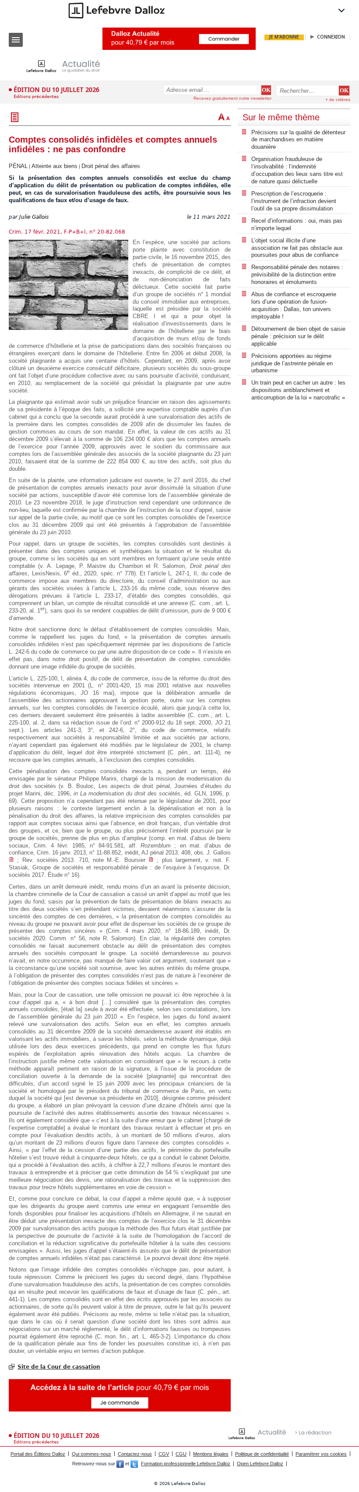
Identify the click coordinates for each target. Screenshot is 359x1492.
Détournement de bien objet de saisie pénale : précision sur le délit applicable (298, 336)
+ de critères (337, 99)
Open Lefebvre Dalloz (260, 1463)
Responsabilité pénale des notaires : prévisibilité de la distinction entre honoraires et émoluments (297, 274)
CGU (181, 1454)
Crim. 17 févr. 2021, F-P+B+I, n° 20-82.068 (67, 232)
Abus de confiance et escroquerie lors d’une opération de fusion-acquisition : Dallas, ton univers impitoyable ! (293, 305)
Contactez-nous (135, 1454)
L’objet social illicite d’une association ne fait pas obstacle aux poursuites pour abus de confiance (297, 248)
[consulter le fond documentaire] (11, 860)
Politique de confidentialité (262, 1454)
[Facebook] (120, 1463)
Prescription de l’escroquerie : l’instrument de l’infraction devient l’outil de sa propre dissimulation (293, 201)
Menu (16, 40)
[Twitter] (134, 1463)
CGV (163, 1454)
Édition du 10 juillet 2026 (56, 90)
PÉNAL (18, 166)
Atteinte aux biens (54, 166)
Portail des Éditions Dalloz (38, 1454)
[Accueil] (70, 66)
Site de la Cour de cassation (59, 1367)
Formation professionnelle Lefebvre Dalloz (185, 1463)
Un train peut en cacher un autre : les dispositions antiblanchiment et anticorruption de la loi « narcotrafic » (298, 390)
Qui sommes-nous (91, 1454)
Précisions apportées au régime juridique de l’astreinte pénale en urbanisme (292, 363)
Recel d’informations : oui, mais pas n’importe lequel (296, 224)
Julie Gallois (34, 217)
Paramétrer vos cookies (321, 1454)
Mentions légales (211, 1454)
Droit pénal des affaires (110, 166)
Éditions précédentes (36, 96)
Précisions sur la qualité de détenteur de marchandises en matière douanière (298, 140)
